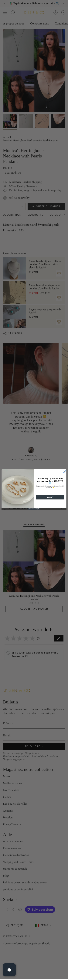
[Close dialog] (64, 471)
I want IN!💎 (50, 497)
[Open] (9, 969)
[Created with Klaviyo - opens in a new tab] (34, 509)
